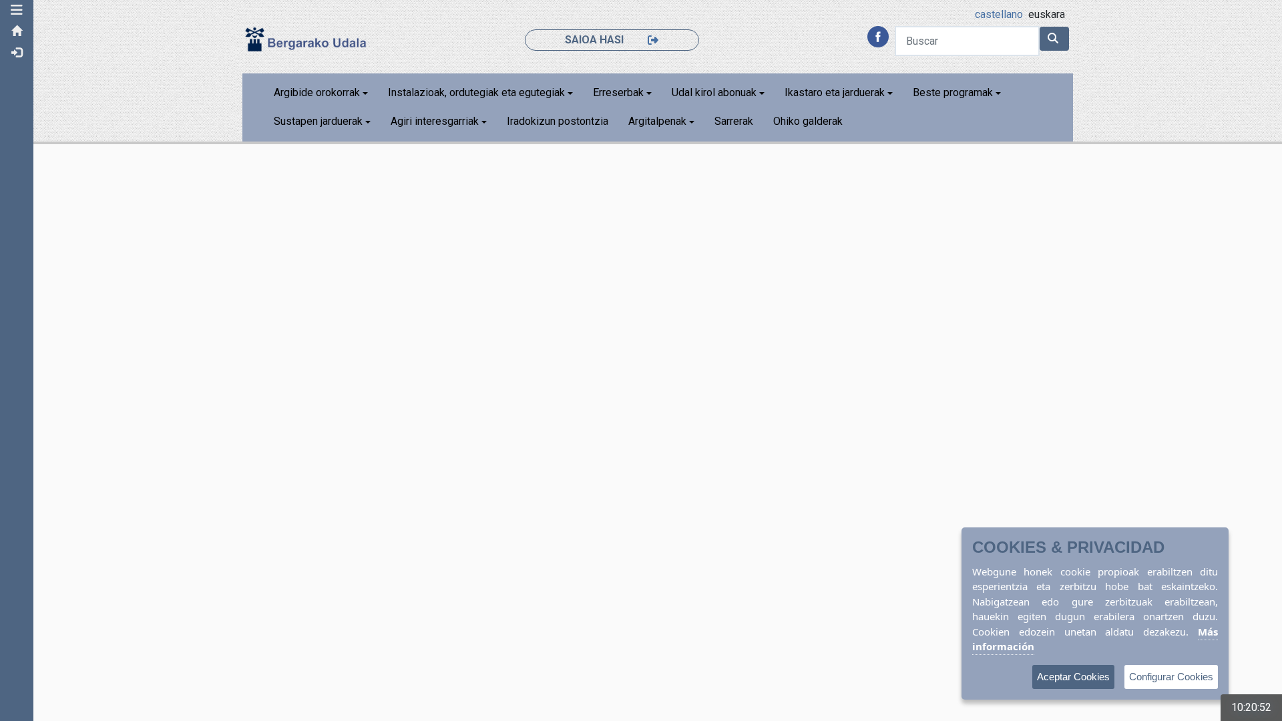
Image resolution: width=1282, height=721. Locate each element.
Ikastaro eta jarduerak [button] (835, 92)
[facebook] (878, 35)
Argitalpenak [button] (657, 121)
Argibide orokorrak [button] (317, 92)
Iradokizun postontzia (557, 121)
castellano (999, 14)
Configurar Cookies (1171, 676)
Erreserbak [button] (618, 92)
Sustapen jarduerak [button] (318, 121)
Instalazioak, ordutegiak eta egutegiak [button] (476, 92)
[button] (17, 10)
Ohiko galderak (808, 121)
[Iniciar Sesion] (622, 20)
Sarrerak (733, 121)
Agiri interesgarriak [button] (435, 121)
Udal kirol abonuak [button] (714, 92)
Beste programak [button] (953, 92)
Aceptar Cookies (1073, 676)
